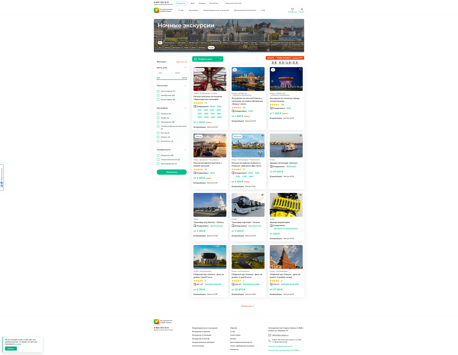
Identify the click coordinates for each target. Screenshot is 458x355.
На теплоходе (198, 346)
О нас (181, 10)
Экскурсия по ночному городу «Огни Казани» (285, 99)
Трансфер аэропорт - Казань (246, 222)
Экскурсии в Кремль (201, 331)
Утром (186, 48)
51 (244, 169)
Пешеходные (265, 43)
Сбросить (180, 62)
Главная (233, 328)
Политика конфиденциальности (280, 346)
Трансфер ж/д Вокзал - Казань (208, 222)
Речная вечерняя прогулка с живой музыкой (207, 164)
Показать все (246, 306)
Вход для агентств (234, 3)
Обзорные (182, 43)
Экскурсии (193, 10)
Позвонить (180, 3)
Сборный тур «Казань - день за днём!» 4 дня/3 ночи (247, 275)
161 (244, 107)
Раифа (246, 43)
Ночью (211, 48)
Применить (171, 172)
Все (160, 43)
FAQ (263, 10)
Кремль (204, 43)
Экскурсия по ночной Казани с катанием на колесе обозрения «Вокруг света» (247, 101)
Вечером (202, 48)
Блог (193, 3)
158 (282, 105)
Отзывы (202, 3)
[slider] (157, 79)
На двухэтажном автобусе (203, 342)
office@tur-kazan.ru (280, 335)
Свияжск (225, 43)
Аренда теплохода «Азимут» (284, 163)
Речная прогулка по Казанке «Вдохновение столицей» (207, 97)
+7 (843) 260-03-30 (279, 342)
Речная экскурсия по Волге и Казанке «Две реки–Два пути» (247, 164)
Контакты (213, 3)
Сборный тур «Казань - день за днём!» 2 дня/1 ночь (208, 275)
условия (18, 344)
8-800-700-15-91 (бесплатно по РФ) (286, 340)
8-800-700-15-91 (161, 2)
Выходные (177, 48)
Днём (194, 48)
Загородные (214, 43)
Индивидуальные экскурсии (216, 10)
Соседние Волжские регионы (284, 43)
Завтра (167, 48)
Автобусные (193, 43)
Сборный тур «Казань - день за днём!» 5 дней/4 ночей (285, 275)
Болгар (254, 43)
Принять (11, 348)
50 (206, 169)
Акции (233, 339)
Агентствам (235, 335)
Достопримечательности (245, 10)
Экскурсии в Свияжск (201, 335)
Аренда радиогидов (280, 222)
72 (206, 103)
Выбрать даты (205, 59)
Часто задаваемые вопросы (242, 346)
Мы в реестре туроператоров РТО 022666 (283, 350)
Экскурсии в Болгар (201, 339)
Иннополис (236, 43)
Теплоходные (170, 43)
